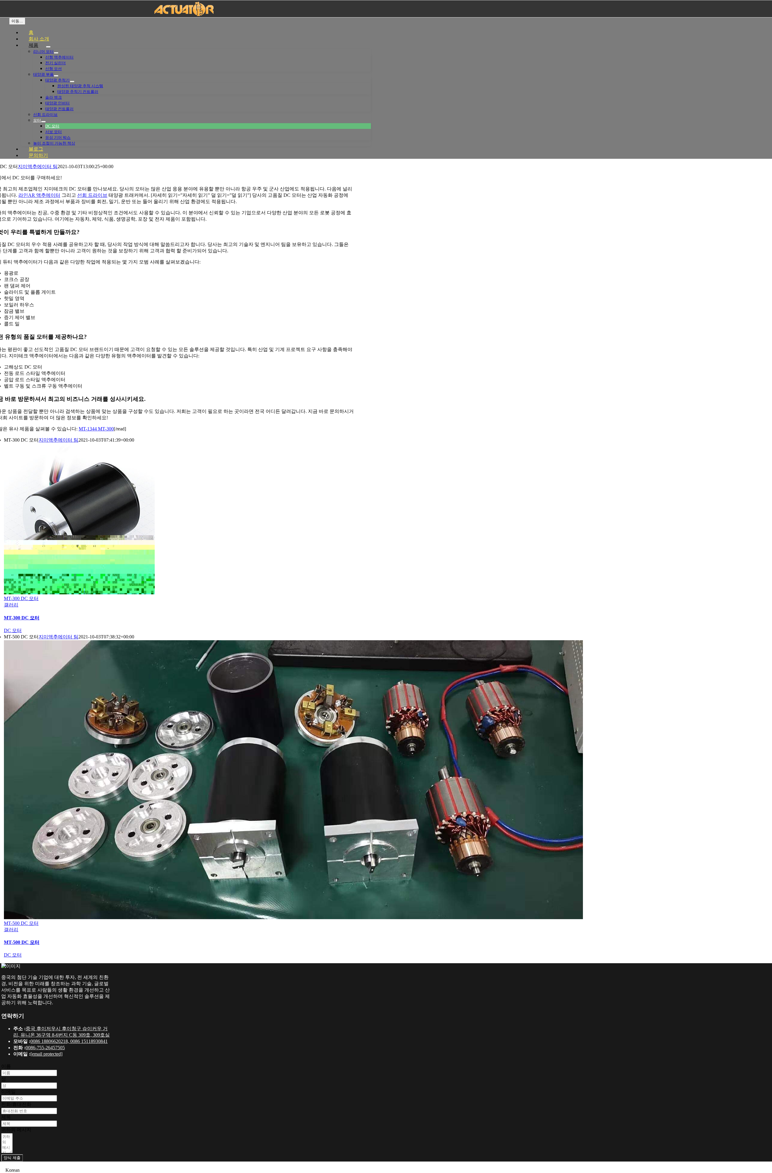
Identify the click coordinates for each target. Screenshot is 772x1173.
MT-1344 (88, 428)
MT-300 (106, 428)
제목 (6, 1117)
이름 (6, 1066)
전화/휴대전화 (16, 1104)
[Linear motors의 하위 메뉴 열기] (56, 53)
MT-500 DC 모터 (21, 923)
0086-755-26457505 (45, 1047)
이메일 (8, 1091)
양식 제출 (12, 1157)
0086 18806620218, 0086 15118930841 (69, 1041)
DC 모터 (13, 630)
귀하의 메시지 (16, 1129)
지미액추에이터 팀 (38, 166)
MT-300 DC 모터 (21, 598)
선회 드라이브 (92, 195)
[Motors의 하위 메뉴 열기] (43, 122)
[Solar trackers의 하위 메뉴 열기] (72, 81)
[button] (386, 1170)
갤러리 (11, 604)
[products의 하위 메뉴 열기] (48, 47)
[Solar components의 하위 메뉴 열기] (56, 76)
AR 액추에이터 (39, 195)
